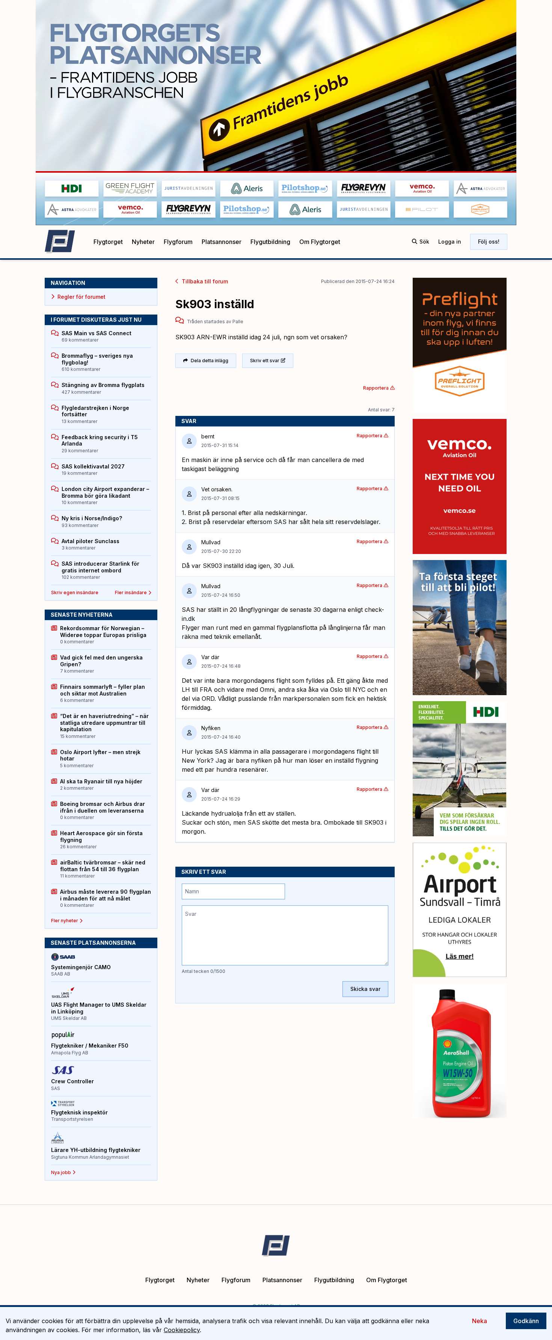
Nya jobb (61, 1172)
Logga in (449, 241)
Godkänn (526, 1321)
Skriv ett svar (264, 360)
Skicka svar (365, 989)
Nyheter (143, 241)
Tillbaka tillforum (205, 281)
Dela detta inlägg (209, 360)
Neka (479, 1321)
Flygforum (178, 241)
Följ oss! (488, 241)
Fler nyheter (64, 920)
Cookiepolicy (182, 1330)
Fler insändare (131, 592)
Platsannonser (221, 241)
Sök (424, 241)
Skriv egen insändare (74, 592)
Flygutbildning (270, 241)
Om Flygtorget (319, 241)
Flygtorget (108, 241)
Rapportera (376, 388)
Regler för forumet (81, 297)
